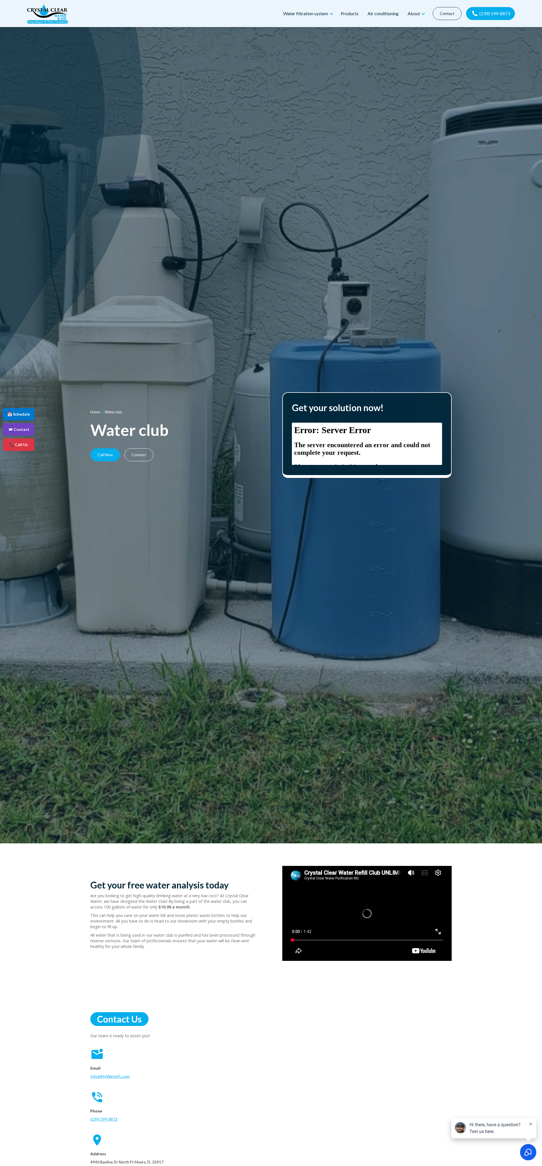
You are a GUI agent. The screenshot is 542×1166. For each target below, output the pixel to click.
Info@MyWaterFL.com (110, 1076)
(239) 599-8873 (103, 1119)
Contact (447, 13)
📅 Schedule (18, 414)
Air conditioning (383, 13)
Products (350, 13)
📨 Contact (18, 429)
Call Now (105, 454)
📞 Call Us (18, 444)
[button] (307, 13)
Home (95, 412)
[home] (153, 13)
